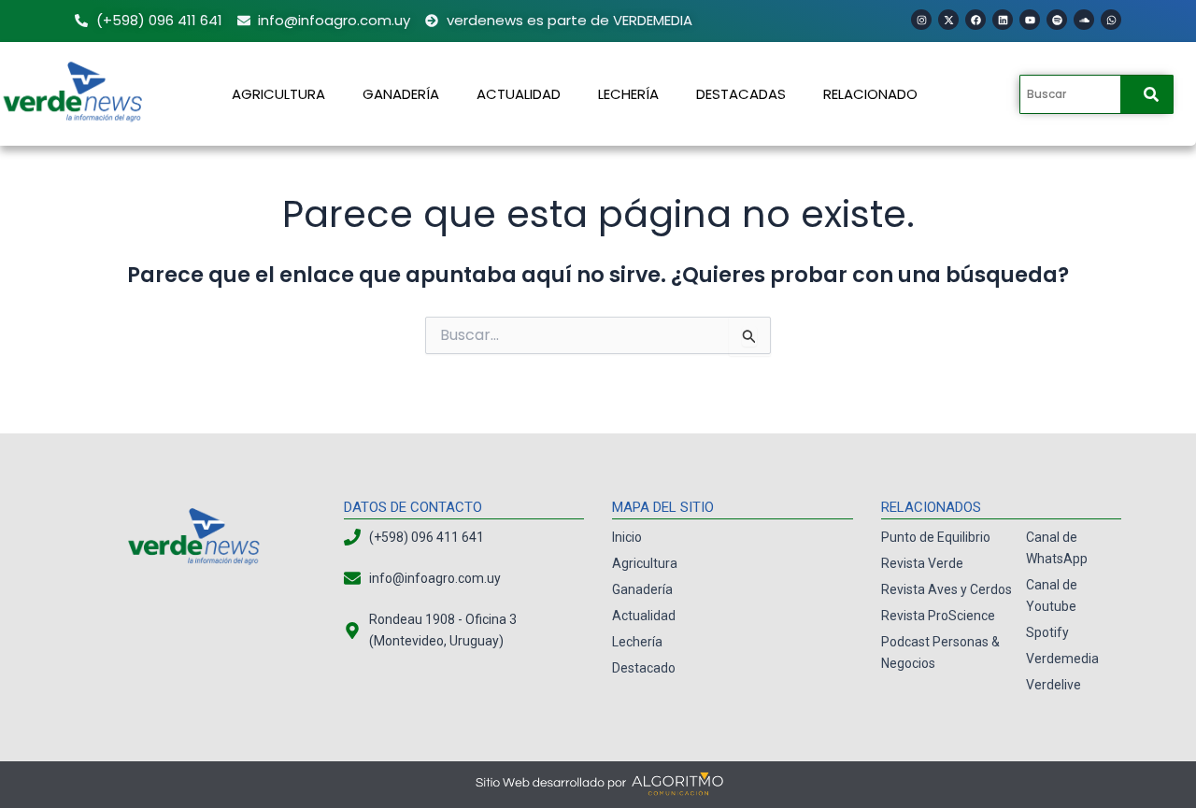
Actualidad (519, 94)
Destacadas (741, 94)
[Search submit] (1151, 94)
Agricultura (278, 94)
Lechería (628, 94)
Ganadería (401, 94)
